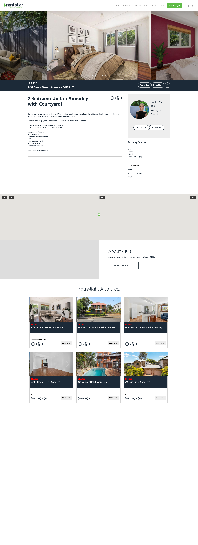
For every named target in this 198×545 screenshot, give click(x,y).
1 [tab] (92, 75)
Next (192, 45)
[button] (99, 215)
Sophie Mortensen (159, 104)
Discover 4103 (123, 265)
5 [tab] (106, 75)
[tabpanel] (99, 45)
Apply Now (144, 85)
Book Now (157, 85)
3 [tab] (99, 75)
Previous (6, 45)
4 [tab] (102, 75)
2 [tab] (95, 75)
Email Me (155, 114)
